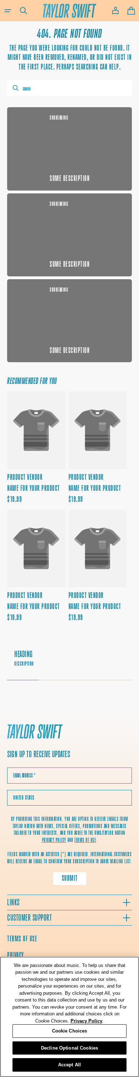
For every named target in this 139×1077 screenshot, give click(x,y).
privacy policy (54, 840)
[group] (69, 661)
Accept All (69, 1064)
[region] (69, 1017)
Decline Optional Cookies (69, 1048)
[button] (8, 11)
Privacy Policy (86, 1021)
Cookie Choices (69, 1031)
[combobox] (69, 88)
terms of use (85, 840)
